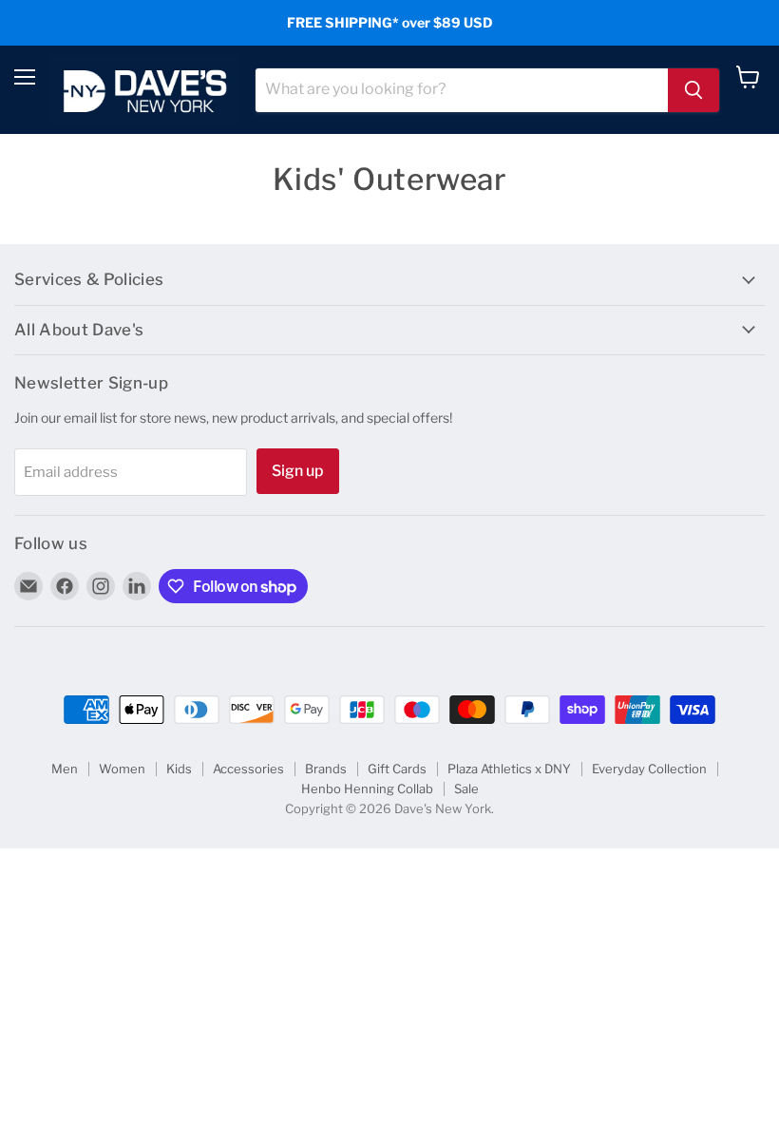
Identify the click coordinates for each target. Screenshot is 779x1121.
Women (122, 768)
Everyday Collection (649, 768)
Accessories (248, 768)
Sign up (298, 471)
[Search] (693, 90)
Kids (179, 768)
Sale (466, 788)
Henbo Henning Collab (367, 788)
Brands (326, 768)
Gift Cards (397, 768)
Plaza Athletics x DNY (509, 768)
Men (64, 768)
